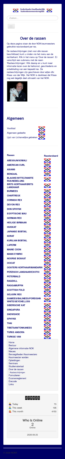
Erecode (13, 381)
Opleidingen (14, 360)
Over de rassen (16, 369)
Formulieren (14, 375)
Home (11, 342)
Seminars (13, 363)
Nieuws (12, 351)
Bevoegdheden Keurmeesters (23, 354)
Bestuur (12, 345)
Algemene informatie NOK (21, 348)
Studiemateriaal (16, 366)
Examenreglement (17, 378)
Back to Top (56, 452)
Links (11, 384)
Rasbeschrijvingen (17, 372)
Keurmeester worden (18, 357)
